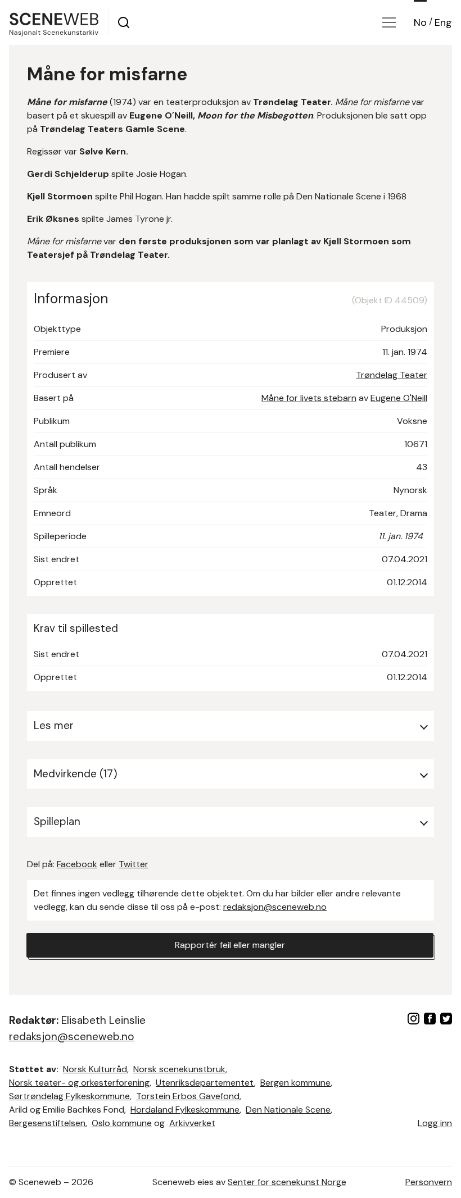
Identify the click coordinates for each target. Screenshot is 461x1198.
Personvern (428, 1182)
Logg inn (435, 1123)
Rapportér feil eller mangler (230, 945)
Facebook (77, 864)
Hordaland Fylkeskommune (184, 1109)
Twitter (133, 864)
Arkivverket (192, 1123)
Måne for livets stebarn (308, 398)
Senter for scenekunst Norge (287, 1182)
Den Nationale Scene (288, 1109)
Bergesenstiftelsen (47, 1123)
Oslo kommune (122, 1123)
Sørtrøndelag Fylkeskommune (69, 1096)
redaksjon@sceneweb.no (275, 907)
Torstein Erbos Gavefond (187, 1096)
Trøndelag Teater (391, 375)
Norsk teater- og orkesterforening (79, 1082)
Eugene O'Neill (398, 398)
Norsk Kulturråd (95, 1069)
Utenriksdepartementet (205, 1082)
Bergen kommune (295, 1082)
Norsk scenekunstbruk (179, 1069)
